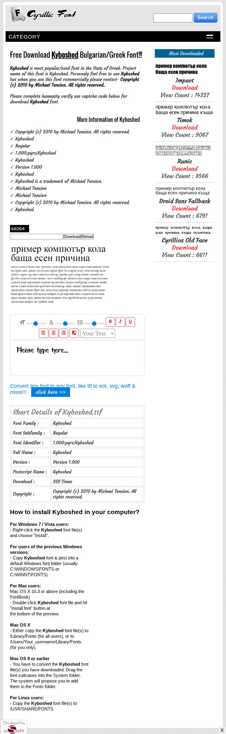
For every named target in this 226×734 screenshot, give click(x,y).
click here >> (51, 392)
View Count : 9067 (184, 127)
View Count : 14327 (184, 88)
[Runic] (185, 155)
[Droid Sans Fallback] (185, 194)
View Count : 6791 (184, 208)
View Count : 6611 (184, 247)
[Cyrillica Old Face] (185, 233)
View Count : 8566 (184, 169)
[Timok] (185, 113)
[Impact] (185, 74)
